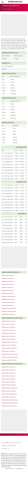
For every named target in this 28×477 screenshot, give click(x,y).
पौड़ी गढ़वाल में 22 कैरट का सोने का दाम (9, 388)
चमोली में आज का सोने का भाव (7, 281)
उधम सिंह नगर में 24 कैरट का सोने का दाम (10, 357)
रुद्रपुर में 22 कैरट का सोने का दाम (8, 397)
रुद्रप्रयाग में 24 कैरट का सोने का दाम (9, 348)
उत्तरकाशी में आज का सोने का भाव (8, 314)
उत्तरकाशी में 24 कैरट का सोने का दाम (9, 360)
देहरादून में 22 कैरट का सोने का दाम (8, 379)
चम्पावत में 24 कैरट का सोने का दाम (8, 330)
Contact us (6, 448)
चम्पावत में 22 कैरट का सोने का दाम (8, 376)
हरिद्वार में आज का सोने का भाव (7, 290)
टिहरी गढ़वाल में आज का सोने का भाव (9, 308)
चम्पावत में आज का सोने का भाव (8, 284)
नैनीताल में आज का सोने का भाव (8, 293)
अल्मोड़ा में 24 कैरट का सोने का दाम (8, 321)
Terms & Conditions (9, 445)
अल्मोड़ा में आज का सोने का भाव (8, 275)
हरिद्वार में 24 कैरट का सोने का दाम (8, 336)
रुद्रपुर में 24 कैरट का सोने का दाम (8, 351)
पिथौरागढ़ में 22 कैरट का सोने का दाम (9, 391)
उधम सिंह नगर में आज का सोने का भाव (9, 311)
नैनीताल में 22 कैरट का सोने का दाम (9, 385)
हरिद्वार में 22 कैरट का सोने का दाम (8, 382)
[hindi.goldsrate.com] (15, 1)
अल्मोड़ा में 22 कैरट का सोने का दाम (8, 367)
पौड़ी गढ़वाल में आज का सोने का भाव (9, 296)
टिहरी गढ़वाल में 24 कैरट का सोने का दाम (10, 354)
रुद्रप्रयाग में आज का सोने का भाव (8, 302)
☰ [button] (3, 1)
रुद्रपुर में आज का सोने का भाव (8, 305)
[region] (14, 257)
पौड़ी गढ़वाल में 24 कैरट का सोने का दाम (9, 342)
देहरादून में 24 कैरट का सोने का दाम (8, 333)
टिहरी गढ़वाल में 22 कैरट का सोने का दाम (10, 400)
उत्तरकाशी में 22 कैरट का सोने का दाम (9, 406)
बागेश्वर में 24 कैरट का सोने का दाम (8, 324)
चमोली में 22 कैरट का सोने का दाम (8, 373)
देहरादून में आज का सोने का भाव (8, 287)
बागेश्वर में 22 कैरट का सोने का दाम (8, 370)
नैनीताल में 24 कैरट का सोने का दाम (9, 339)
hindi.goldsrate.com (11, 468)
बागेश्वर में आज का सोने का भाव (8, 278)
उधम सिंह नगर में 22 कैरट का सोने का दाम (10, 403)
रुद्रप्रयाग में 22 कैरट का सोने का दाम (9, 394)
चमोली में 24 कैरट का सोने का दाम (8, 327)
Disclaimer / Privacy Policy (11, 442)
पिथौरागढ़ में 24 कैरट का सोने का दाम (9, 345)
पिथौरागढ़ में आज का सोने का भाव (8, 299)
